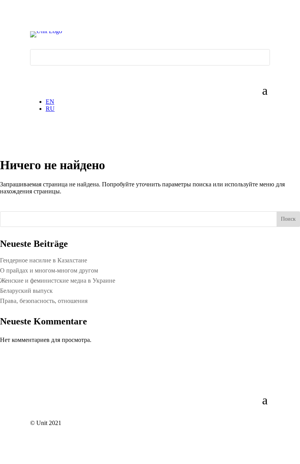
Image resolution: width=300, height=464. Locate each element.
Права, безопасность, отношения (44, 301)
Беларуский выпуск (26, 290)
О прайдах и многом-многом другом (49, 270)
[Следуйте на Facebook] (36, 72)
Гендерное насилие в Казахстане (43, 260)
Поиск (288, 219)
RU (50, 108)
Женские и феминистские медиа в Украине (57, 280)
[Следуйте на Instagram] (52, 72)
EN (50, 101)
